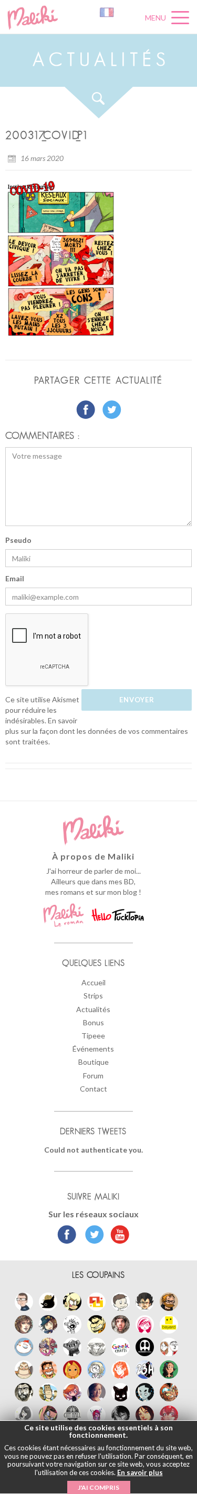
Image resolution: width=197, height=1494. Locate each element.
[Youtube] (117, 1235)
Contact (93, 1088)
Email (14, 578)
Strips (93, 995)
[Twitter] (92, 1235)
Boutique (93, 1061)
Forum (93, 1075)
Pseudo (18, 540)
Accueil (93, 982)
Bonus (93, 1022)
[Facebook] (67, 1235)
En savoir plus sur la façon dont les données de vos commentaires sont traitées (96, 731)
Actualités (93, 1009)
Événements (93, 1048)
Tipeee (93, 1035)
